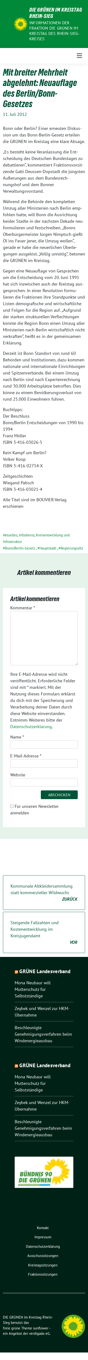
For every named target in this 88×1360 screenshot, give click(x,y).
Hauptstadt (47, 548)
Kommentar (22, 608)
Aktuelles (10, 535)
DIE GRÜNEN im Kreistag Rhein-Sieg (55, 13)
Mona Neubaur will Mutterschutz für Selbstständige (33, 989)
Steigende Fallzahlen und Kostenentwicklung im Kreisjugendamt (44, 932)
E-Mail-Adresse (25, 756)
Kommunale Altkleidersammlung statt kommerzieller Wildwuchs (44, 892)
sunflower (40, 1328)
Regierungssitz (71, 548)
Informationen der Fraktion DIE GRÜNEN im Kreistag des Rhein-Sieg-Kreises (54, 30)
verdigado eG (39, 1333)
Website (17, 775)
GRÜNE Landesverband (44, 971)
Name (17, 737)
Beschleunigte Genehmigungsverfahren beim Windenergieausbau (43, 1034)
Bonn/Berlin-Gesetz (20, 548)
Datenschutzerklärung (31, 726)
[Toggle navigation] (79, 56)
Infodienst (26, 535)
